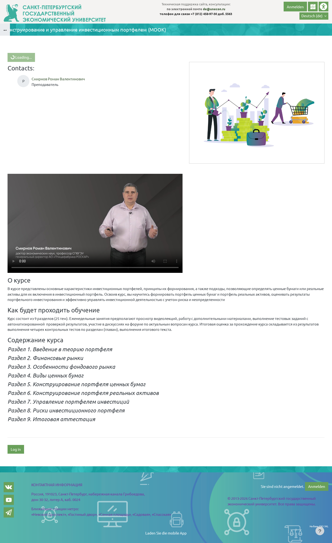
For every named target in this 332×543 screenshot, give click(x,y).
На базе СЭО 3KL (319, 526)
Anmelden (295, 6)
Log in (16, 449)
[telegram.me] (9, 512)
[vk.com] (9, 487)
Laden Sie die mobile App (166, 533)
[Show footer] (319, 530)
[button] (313, 16)
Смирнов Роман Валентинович (58, 78)
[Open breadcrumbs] (5, 30)
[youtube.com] (9, 500)
